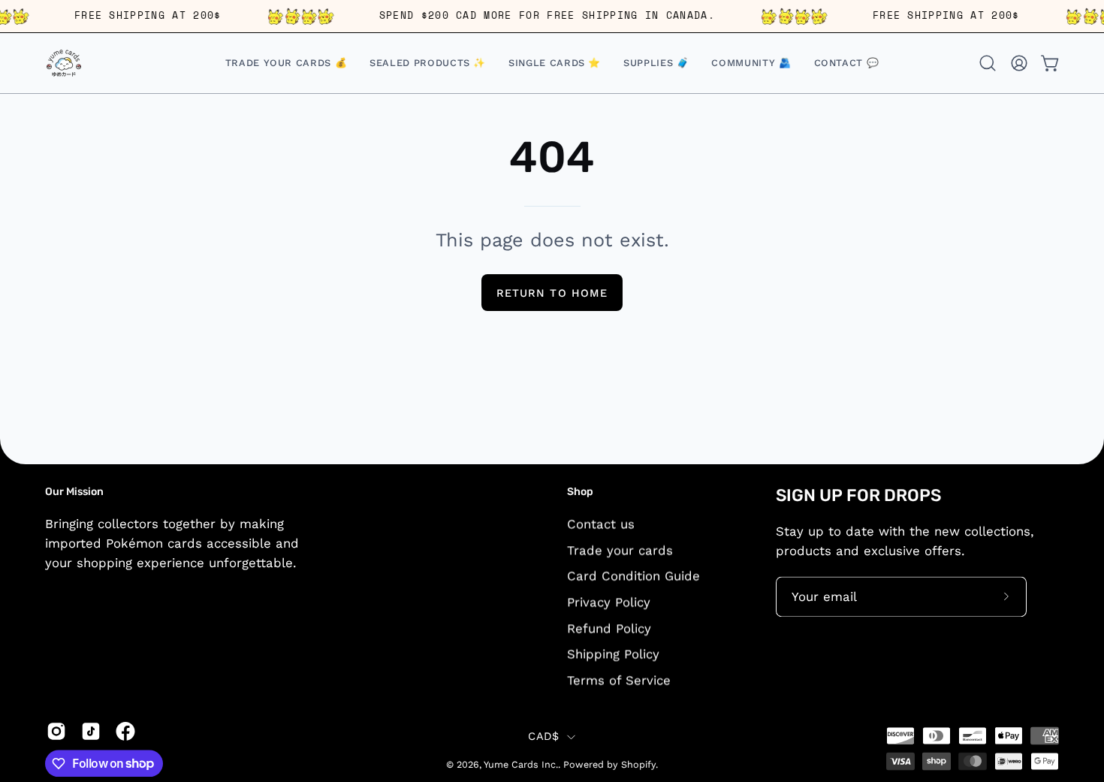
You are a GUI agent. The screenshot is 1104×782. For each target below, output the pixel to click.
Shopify (638, 765)
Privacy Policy (608, 601)
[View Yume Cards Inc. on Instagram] (56, 731)
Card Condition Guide (633, 575)
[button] (554, 63)
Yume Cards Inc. (521, 765)
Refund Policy (609, 628)
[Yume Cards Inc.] (64, 63)
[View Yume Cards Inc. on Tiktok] (91, 731)
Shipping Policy (613, 653)
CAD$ (543, 737)
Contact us (601, 523)
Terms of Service (619, 679)
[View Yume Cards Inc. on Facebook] (125, 731)
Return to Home (552, 293)
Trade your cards (620, 549)
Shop (580, 491)
